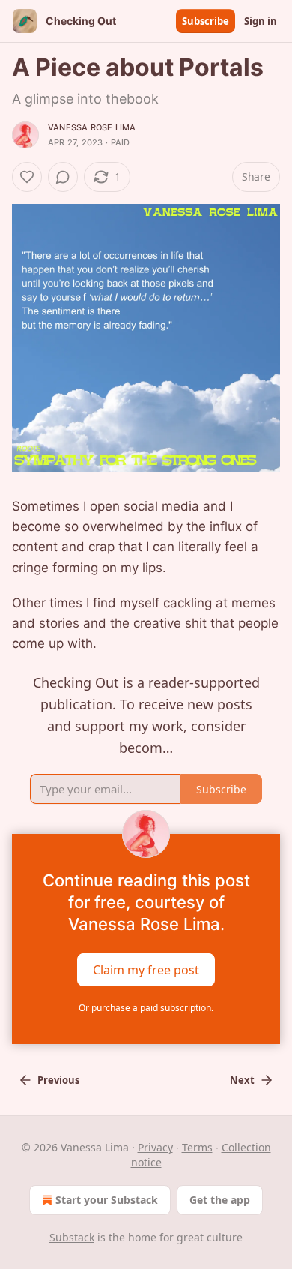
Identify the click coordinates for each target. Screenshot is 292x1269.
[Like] (27, 177)
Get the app (219, 1199)
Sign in (260, 21)
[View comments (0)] (63, 177)
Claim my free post (146, 969)
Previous (58, 1080)
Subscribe (205, 21)
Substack (71, 1237)
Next (242, 1080)
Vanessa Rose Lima (92, 127)
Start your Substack (106, 1199)
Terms (197, 1147)
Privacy (155, 1147)
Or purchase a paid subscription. (146, 1007)
